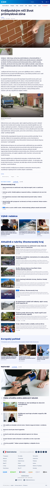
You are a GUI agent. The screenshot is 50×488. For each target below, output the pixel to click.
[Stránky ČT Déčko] (30, 472)
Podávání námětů (21, 465)
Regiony (30, 5)
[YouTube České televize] (41, 452)
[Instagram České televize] (36, 452)
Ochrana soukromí (18, 485)
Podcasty (35, 460)
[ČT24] (3, 2)
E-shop (4, 465)
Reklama (5, 458)
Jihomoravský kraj (5, 176)
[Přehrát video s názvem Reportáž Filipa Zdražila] (22, 105)
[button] (22, 105)
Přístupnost (25, 485)
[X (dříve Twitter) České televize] (44, 452)
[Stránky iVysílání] (22, 472)
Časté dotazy (5, 468)
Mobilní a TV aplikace (37, 465)
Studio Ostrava (21, 460)
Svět (26, 5)
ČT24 (18, 176)
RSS (46, 485)
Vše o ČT (19, 468)
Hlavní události (5, 5)
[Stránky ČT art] (38, 472)
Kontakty (35, 468)
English (12, 485)
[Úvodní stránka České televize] (10, 452)
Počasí (19, 463)
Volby (17, 5)
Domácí (21, 5)
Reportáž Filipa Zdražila (5, 118)
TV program (5, 456)
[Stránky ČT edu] (45, 472)
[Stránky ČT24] (5, 472)
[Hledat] (42, 2)
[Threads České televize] (46, 452)
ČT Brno (2, 17)
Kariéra (34, 463)
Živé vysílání (35, 456)
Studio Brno (35, 458)
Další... (35, 5)
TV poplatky (20, 458)
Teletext (5, 460)
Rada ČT (4, 463)
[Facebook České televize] (39, 452)
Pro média (20, 456)
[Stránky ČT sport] (13, 472)
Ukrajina (12, 5)
